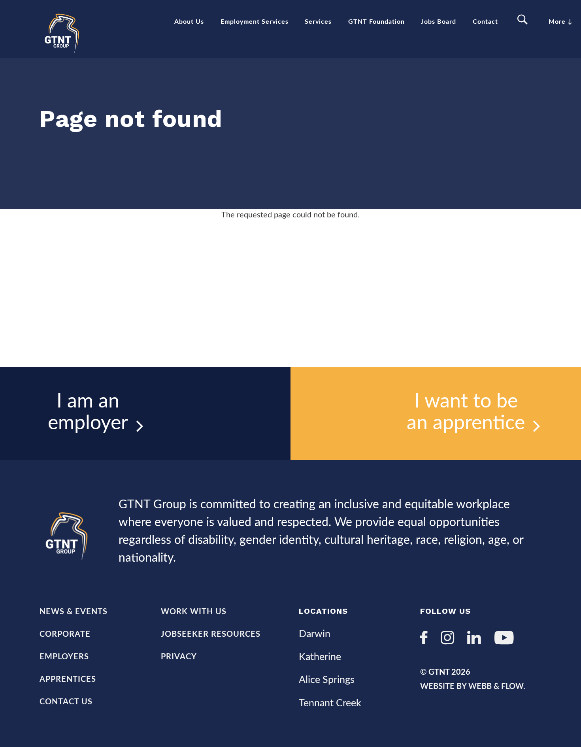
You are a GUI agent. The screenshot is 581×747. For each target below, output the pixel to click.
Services (318, 22)
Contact (485, 22)
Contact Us (66, 702)
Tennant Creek (330, 703)
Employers (64, 657)
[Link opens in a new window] (427, 639)
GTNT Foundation (376, 22)
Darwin (314, 634)
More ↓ (561, 22)
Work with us (193, 612)
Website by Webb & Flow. (472, 686)
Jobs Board (438, 22)
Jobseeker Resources (210, 634)
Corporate (65, 634)
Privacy (179, 657)
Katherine (320, 657)
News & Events (74, 612)
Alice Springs (327, 680)
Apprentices (68, 679)
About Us (189, 22)
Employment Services (255, 22)
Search (523, 20)
